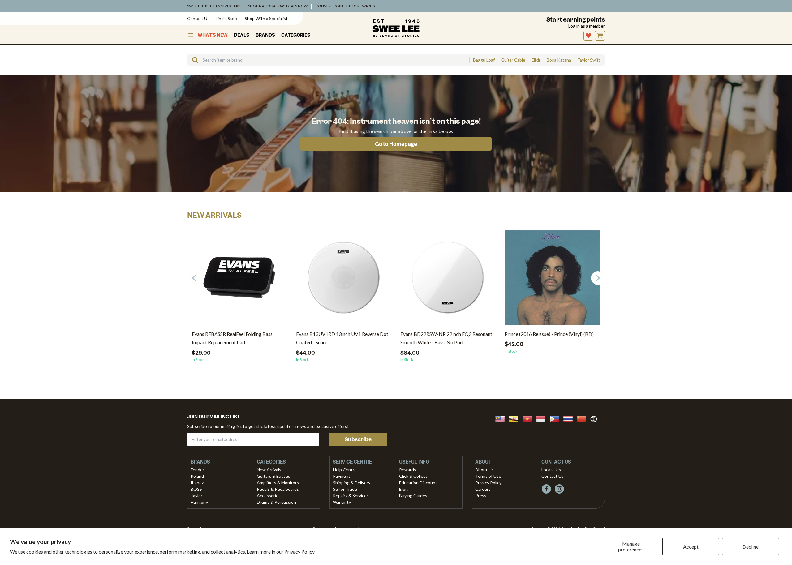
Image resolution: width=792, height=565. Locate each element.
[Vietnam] (529, 418)
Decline (750, 547)
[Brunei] (515, 418)
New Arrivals (269, 469)
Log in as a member (586, 25)
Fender (197, 469)
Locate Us (551, 469)
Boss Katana (559, 60)
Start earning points (575, 19)
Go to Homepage (396, 144)
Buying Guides (413, 495)
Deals (241, 35)
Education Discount (418, 482)
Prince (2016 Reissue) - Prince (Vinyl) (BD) (549, 334)
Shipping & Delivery (351, 482)
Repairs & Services (351, 495)
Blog (403, 489)
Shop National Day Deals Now (278, 6)
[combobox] (328, 60)
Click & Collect (413, 476)
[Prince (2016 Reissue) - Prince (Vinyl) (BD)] (552, 280)
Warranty (342, 502)
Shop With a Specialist (266, 18)
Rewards (407, 469)
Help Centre (345, 469)
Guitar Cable (513, 60)
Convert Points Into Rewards (344, 6)
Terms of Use (488, 476)
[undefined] (193, 60)
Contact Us (198, 18)
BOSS (196, 489)
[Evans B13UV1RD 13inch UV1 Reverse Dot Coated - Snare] (343, 280)
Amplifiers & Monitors (278, 482)
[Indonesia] (542, 418)
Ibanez (197, 482)
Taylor (196, 495)
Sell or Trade (345, 489)
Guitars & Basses (273, 476)
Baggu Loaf (484, 60)
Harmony (199, 502)
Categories (295, 35)
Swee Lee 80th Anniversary (213, 6)
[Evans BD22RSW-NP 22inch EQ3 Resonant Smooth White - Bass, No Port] (447, 280)
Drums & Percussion (276, 502)
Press (480, 495)
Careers (483, 489)
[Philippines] (556, 418)
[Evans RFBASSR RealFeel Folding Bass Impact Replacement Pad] (239, 280)
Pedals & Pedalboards (278, 489)
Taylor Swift (588, 60)
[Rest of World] (595, 418)
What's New (213, 35)
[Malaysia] (502, 418)
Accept (691, 547)
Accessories (269, 495)
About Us (484, 469)
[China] (583, 418)
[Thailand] (570, 418)
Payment (341, 476)
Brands (265, 35)
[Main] (396, 28)
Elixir (536, 60)
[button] (598, 278)
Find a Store (227, 18)
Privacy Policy (299, 551)
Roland (197, 476)
